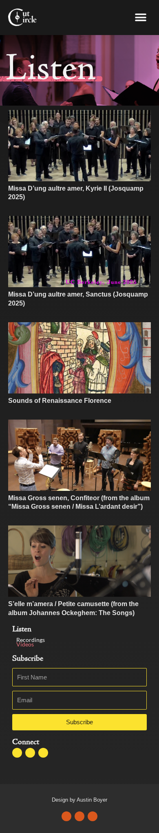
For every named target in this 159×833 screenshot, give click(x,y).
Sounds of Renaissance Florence (59, 400)
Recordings (30, 639)
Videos (25, 644)
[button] (140, 17)
